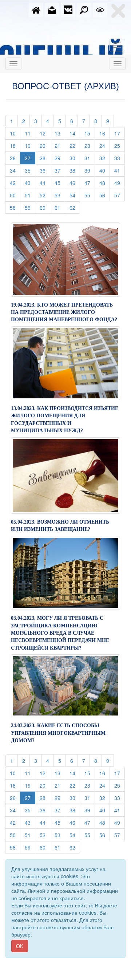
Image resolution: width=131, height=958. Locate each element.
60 (45, 207)
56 (104, 195)
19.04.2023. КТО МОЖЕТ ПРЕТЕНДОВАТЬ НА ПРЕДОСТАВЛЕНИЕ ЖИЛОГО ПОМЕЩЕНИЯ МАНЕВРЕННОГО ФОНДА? (64, 312)
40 (104, 170)
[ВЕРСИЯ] (100, 9)
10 (15, 133)
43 (30, 182)
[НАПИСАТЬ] (52, 9)
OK (19, 946)
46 (75, 182)
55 (89, 195)
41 (119, 170)
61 (60, 207)
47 (89, 182)
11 (30, 133)
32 (104, 158)
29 (60, 158)
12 (45, 133)
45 (60, 182)
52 (45, 195)
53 (60, 195)
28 (45, 158)
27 (28, 158)
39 (89, 170)
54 (75, 195)
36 (45, 170)
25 (119, 145)
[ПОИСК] (84, 9)
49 (119, 182)
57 (119, 195)
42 (15, 182)
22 (75, 145)
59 (30, 207)
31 (89, 158)
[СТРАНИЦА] (68, 9)
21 (60, 145)
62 (75, 207)
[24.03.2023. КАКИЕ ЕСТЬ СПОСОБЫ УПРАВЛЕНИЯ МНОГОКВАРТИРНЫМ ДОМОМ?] (65, 685)
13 (60, 133)
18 (15, 145)
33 (119, 158)
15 (89, 133)
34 (15, 170)
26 (15, 158)
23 (89, 145)
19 (30, 145)
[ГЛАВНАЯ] (36, 9)
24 (104, 145)
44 (45, 182)
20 (45, 145)
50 (15, 195)
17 (119, 133)
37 (60, 170)
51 (30, 195)
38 (75, 170)
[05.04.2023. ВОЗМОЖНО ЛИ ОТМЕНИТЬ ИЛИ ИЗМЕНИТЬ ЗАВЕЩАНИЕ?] (65, 474)
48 (104, 182)
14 (75, 133)
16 (104, 133)
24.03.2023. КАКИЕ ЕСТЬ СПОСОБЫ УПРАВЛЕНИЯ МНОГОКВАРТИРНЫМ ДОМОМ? (58, 733)
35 (30, 170)
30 (75, 158)
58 (15, 207)
